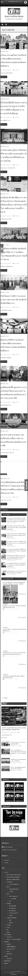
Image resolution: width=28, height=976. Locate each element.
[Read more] (25, 2)
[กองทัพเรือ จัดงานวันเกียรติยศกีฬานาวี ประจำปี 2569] (5, 760)
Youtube (6, 862)
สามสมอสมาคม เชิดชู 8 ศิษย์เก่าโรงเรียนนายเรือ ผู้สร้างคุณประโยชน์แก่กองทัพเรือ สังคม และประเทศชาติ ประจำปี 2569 (16, 520)
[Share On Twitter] (1, 248)
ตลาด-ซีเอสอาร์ (12, 908)
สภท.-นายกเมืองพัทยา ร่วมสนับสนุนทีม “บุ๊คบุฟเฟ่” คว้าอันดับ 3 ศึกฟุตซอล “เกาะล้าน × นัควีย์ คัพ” (19, 752)
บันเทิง (8, 932)
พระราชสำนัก (3, 47)
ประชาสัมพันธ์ (7, 934)
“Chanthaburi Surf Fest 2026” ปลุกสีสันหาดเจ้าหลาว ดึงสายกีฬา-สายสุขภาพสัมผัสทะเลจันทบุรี (16, 527)
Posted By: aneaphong (6, 70)
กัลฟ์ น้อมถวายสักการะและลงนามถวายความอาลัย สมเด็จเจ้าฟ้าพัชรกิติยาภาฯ (14, 299)
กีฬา (3, 724)
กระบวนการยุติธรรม (13, 884)
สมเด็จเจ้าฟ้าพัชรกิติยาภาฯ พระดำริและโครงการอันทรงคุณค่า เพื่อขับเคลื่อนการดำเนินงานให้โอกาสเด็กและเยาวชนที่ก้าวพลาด (14, 204)
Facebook (6, 860)
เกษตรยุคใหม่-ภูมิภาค (14, 889)
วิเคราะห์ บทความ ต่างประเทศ (13, 874)
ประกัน (8, 927)
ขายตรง (11, 915)
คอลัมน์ (6, 956)
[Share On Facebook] (1, 245)
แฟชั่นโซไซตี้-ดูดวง (11, 946)
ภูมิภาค (8, 886)
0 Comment (16, 70)
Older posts (5, 509)
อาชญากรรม (10, 881)
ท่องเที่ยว (9, 944)
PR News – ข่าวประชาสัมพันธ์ (14, 939)
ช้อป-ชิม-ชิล (9, 953)
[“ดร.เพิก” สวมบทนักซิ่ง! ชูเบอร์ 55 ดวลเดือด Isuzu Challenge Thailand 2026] (14, 716)
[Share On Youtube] (1, 251)
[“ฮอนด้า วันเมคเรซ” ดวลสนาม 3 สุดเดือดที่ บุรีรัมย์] (5, 743)
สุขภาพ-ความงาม (11, 949)
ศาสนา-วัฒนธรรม (13, 896)
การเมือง (11, 891)
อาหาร (8, 951)
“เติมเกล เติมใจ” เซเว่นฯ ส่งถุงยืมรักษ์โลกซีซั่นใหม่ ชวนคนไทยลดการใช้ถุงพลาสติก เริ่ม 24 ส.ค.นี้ (16, 535)
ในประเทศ (9, 958)
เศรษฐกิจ (9, 903)
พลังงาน (11, 922)
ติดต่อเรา (6, 963)
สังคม (8, 893)
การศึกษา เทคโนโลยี (11, 917)
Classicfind (9, 937)
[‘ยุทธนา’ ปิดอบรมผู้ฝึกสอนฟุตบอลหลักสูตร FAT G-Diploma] (5, 768)
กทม (10, 901)
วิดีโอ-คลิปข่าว (7, 961)
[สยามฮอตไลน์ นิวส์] (7, 847)
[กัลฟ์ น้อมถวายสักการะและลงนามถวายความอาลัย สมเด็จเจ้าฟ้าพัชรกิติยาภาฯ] (14, 282)
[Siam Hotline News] (2, 24)
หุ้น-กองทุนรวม (12, 910)
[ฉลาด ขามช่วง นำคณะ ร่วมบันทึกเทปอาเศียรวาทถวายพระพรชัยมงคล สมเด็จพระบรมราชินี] (14, 421)
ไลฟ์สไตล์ (6, 941)
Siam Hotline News (14, 16)
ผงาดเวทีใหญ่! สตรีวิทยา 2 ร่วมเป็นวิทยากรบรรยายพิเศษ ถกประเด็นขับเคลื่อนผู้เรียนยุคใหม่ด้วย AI (16, 565)
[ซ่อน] (0, 254)
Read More (4, 737)
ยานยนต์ (9, 925)
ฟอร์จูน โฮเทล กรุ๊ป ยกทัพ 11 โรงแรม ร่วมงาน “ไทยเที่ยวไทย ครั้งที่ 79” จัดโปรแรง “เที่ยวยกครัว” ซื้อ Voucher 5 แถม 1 (16, 557)
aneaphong (14, 732)
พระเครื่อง (13, 898)
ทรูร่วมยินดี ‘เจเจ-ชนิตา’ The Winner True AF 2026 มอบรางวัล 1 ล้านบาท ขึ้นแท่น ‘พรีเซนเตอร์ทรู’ (16, 543)
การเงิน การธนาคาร (13, 913)
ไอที (10, 920)
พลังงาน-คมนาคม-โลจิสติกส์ (13, 877)
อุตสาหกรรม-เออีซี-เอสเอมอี (13, 879)
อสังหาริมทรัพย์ (12, 905)
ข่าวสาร (6, 872)
